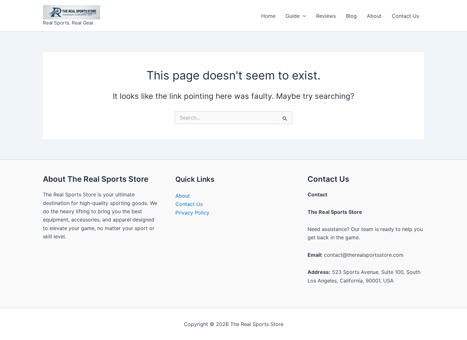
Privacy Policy (192, 212)
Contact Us (405, 16)
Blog (351, 16)
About (374, 16)
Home (268, 16)
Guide (293, 16)
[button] (303, 16)
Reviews (326, 16)
